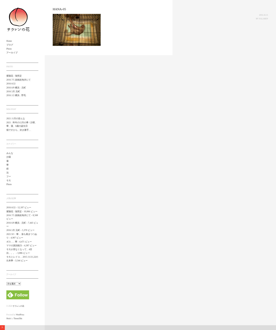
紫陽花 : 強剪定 (14, 76)
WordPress (20, 315)
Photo (9, 49)
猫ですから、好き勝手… (18, 130)
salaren (263, 19)
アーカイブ (12, 52)
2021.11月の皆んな (15, 118)
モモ (8, 180)
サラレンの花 (18, 306)
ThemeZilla (18, 318)
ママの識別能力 (14, 245)
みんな (9, 153)
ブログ (9, 45)
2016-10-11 (263, 15)
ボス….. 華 (11, 242)
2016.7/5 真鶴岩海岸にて (18, 80)
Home (9, 41)
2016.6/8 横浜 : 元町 (16, 87)
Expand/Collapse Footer (2, 327)
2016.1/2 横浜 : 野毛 (16, 95)
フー (8, 176)
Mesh (8, 318)
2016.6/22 (10, 83)
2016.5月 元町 (13, 91)
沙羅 (8, 157)
